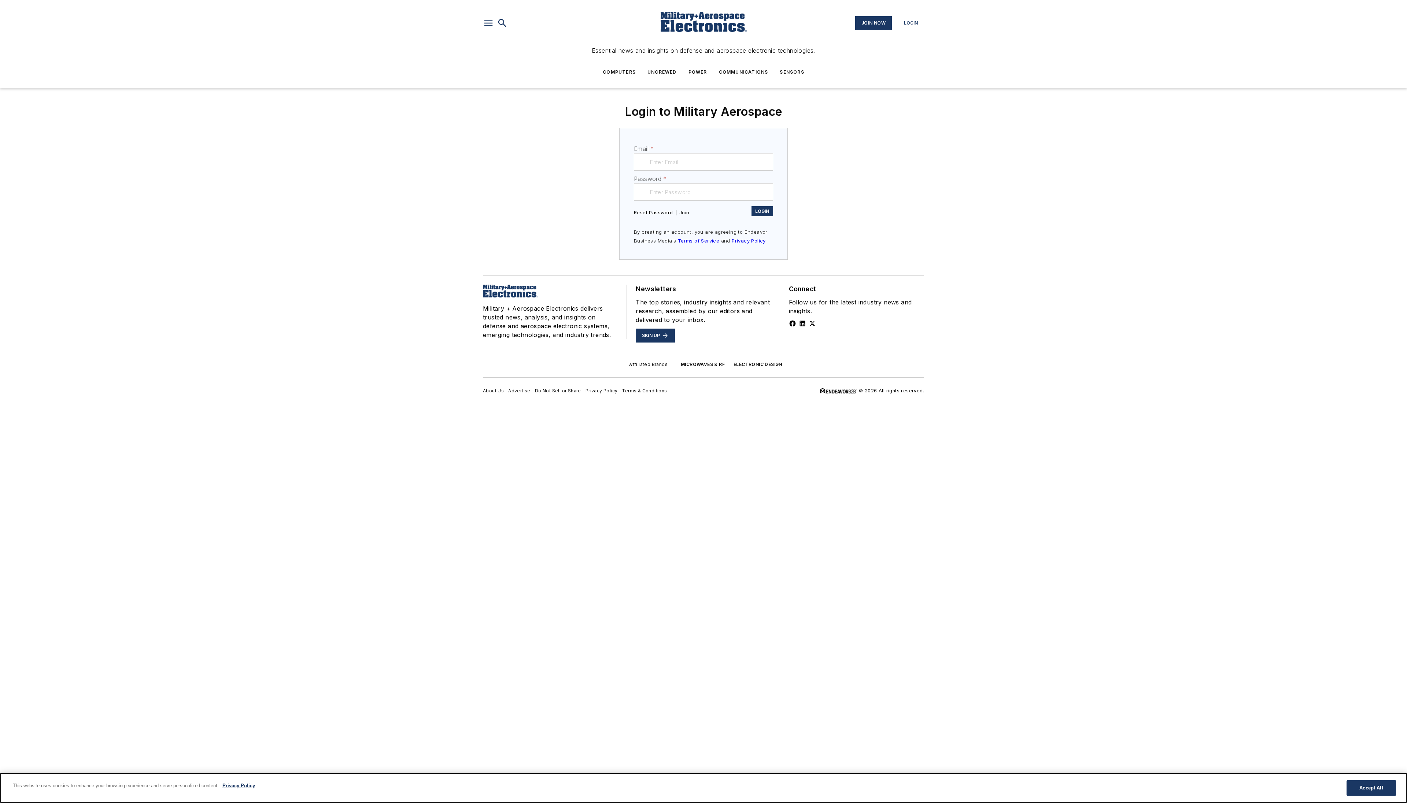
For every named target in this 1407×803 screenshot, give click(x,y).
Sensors (792, 72)
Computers (619, 72)
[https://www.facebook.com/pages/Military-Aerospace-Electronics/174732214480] (792, 323)
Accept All (1371, 788)
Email (644, 148)
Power (697, 72)
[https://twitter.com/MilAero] (812, 323)
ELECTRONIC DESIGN (758, 364)
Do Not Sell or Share (558, 390)
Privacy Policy (749, 241)
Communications (743, 72)
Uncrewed (662, 72)
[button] (488, 23)
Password (650, 178)
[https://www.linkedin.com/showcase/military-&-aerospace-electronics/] (802, 323)
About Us (493, 390)
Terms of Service (698, 241)
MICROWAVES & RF (703, 364)
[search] (502, 23)
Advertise (519, 390)
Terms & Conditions (644, 390)
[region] (703, 788)
